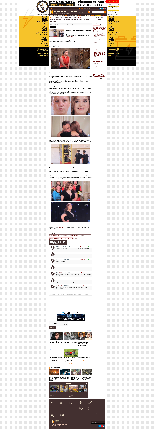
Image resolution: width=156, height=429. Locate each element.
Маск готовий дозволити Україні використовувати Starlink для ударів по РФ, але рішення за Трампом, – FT (99, 29)
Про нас (53, 426)
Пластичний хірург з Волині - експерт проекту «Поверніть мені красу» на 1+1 (64, 235)
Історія (89, 407)
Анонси (70, 17)
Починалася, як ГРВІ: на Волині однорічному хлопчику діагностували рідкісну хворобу (99, 34)
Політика (55, 15)
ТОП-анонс (90, 410)
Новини (51, 15)
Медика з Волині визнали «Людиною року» (57, 239)
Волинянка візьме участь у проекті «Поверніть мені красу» (61, 236)
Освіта (80, 403)
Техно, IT (80, 409)
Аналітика (56, 17)
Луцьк (52, 402)
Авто (73, 15)
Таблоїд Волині (71, 36)
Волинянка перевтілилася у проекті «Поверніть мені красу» (61, 238)
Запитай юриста (81, 17)
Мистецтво (90, 406)
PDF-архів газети (99, 17)
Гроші (70, 402)
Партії (61, 403)
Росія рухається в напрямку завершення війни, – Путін (98, 44)
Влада (61, 402)
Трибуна (98, 413)
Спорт (76, 15)
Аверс (104, 15)
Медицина (81, 402)
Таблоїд (52, 416)
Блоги (65, 17)
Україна (52, 404)
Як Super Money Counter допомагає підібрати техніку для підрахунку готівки (98, 70)
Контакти (57, 426)
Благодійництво (81, 408)
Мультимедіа (68, 383)
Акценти (88, 15)
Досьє (67, 17)
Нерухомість (71, 404)
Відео (62, 17)
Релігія (80, 407)
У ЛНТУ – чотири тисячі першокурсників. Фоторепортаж (82, 393)
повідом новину (98, 15)
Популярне (75, 17)
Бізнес (70, 403)
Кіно (89, 403)
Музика (89, 402)
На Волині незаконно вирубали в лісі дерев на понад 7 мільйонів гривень (99, 48)
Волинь (52, 403)
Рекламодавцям (62, 426)
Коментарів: (64, 24)
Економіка (60, 15)
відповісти (83, 246)
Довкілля (80, 404)
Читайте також (52, 233)
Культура (70, 15)
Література (90, 404)
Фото (59, 17)
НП (63, 15)
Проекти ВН (84, 15)
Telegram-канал (61, 227)
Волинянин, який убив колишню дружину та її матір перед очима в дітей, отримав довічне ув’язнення (73, 394)
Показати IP (60, 246)
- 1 (90, 246)
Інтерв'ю (51, 17)
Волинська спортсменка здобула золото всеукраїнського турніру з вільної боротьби (98, 23)
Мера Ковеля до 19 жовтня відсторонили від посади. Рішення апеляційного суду (98, 39)
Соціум (80, 401)
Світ (51, 406)
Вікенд (80, 406)
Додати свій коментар (59, 242)
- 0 (90, 253)
